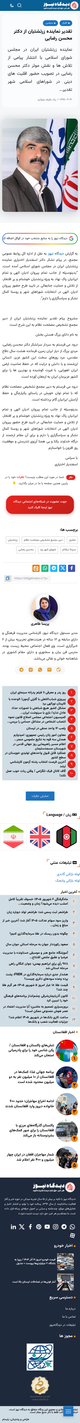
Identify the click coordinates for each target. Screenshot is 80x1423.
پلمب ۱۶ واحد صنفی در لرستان (46, 728)
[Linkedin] (13, 1227)
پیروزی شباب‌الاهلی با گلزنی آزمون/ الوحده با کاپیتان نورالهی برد (37, 701)
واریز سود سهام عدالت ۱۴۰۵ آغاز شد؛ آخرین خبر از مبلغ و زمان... (35, 923)
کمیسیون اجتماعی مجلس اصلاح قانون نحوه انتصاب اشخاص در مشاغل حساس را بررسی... (36, 719)
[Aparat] (72, 1236)
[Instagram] (55, 1227)
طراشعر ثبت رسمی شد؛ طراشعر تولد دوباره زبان (37, 912)
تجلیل (72, 540)
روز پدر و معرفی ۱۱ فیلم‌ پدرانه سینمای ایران (38, 692)
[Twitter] (22, 1227)
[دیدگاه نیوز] (61, 5)
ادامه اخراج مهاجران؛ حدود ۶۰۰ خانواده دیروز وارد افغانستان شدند (29, 1104)
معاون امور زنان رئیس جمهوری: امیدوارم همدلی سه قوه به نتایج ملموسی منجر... (40, 737)
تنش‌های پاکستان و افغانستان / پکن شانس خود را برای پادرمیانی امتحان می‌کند (31, 1050)
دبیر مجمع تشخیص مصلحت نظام (43, 540)
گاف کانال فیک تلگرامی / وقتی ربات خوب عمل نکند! (36, 773)
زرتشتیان (13, 540)
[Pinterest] (39, 1227)
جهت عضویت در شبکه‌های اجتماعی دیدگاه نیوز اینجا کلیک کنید (40, 504)
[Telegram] (64, 1227)
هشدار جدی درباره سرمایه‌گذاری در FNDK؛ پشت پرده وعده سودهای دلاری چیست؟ (37, 977)
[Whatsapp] (72, 1227)
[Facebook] (30, 1227)
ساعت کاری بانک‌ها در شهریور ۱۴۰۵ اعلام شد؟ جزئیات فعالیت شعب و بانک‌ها (38, 1019)
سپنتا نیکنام (69, 549)
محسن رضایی (26, 549)
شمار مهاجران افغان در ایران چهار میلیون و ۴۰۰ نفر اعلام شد (30, 1157)
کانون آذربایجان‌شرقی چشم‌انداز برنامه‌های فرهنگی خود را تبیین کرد (36, 998)
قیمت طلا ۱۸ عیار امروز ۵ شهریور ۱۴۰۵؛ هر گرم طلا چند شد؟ (35, 987)
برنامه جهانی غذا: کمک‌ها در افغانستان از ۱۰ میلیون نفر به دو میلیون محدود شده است (31, 1077)
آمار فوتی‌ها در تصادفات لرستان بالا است (34, 1282)
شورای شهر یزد (48, 549)
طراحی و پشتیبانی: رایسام (15, 1419)
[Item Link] (67, 1051)
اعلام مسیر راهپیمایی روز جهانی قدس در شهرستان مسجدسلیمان (39, 746)
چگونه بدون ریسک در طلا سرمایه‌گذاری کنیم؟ (39, 933)
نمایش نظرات (40, 796)
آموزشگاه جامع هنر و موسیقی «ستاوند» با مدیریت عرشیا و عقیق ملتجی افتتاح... (35, 955)
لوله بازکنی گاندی (68, 874)
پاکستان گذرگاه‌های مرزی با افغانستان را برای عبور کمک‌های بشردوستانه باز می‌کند (31, 1130)
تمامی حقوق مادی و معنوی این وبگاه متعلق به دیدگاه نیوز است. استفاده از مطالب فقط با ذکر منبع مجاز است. (43, 1411)
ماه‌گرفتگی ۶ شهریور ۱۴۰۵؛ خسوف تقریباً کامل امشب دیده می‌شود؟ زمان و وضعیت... (38, 901)
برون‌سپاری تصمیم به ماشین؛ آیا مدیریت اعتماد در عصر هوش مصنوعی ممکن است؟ (35, 1009)
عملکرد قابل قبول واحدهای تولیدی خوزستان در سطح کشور (35, 755)
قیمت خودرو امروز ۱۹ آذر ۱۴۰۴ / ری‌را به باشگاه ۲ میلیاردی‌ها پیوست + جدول (35, 1261)
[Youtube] (47, 1227)
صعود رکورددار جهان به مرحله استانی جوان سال (37, 944)
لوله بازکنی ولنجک (67, 881)
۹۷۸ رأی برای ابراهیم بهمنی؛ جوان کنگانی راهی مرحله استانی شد (38, 966)
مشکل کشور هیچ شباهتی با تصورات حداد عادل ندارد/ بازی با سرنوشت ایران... (39, 710)
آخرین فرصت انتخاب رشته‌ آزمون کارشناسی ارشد (38, 764)
